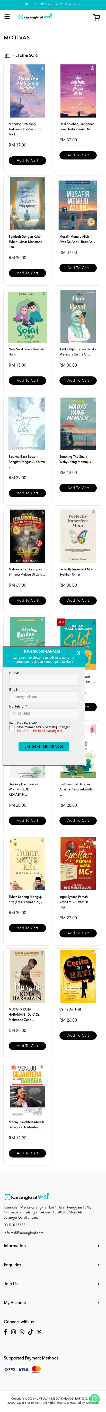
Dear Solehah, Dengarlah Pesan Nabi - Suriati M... (76, 127)
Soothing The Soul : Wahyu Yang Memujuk (75, 459)
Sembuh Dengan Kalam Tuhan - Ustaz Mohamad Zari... (25, 242)
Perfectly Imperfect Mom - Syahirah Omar (77, 572)
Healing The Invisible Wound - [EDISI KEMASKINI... (23, 789)
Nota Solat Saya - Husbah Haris (26, 352)
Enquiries (12, 1265)
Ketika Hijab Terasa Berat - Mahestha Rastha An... (77, 352)
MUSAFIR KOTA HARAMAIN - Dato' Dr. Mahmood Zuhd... (24, 1015)
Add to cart (27, 160)
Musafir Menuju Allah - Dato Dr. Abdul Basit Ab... (77, 239)
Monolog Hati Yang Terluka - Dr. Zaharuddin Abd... (25, 129)
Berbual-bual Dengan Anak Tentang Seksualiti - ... (76, 789)
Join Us (10, 1284)
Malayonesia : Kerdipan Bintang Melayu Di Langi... (27, 572)
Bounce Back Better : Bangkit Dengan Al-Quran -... (27, 462)
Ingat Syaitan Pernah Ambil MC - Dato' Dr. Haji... (74, 902)
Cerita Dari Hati (70, 1009)
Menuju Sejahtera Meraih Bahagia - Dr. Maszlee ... (26, 1125)
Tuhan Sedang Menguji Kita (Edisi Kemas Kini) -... (26, 900)
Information (15, 1246)
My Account (15, 1303)
